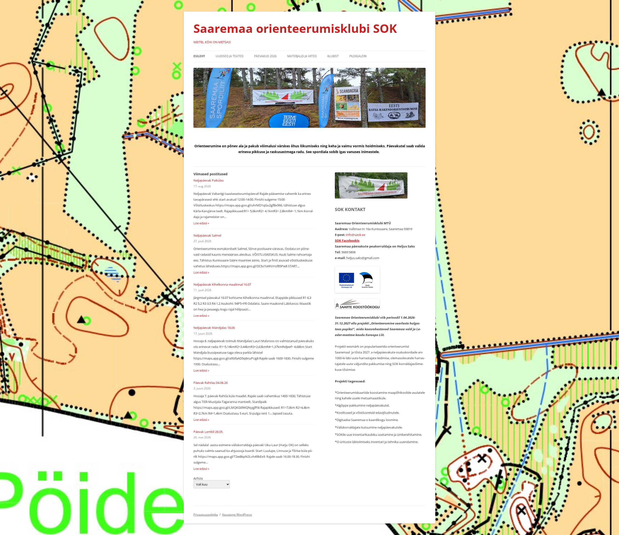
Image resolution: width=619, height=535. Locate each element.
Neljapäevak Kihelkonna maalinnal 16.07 (222, 284)
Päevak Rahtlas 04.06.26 (210, 382)
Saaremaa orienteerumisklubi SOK (295, 28)
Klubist (333, 56)
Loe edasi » (201, 223)
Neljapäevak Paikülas (208, 180)
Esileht (199, 56)
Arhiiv (198, 478)
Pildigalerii (358, 56)
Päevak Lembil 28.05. (208, 431)
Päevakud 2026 (265, 56)
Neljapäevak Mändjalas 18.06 (214, 327)
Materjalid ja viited (302, 56)
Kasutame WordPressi (237, 515)
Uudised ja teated (229, 56)
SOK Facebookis (347, 240)
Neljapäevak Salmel (207, 235)
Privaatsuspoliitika (205, 515)
